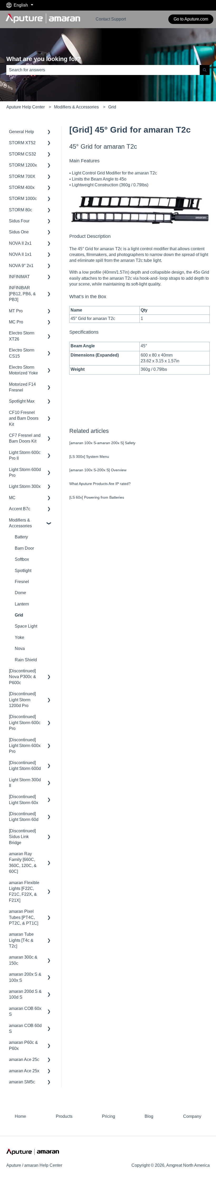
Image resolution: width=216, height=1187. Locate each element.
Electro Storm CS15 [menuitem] (21, 353)
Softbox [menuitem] (22, 559)
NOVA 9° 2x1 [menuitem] (21, 265)
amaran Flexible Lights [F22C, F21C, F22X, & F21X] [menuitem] (24, 891)
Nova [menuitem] (20, 648)
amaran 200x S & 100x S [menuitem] (25, 977)
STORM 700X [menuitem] (22, 176)
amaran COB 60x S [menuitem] (25, 1011)
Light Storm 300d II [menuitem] (25, 783)
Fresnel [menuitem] (22, 581)
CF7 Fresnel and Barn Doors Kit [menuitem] (25, 438)
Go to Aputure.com (191, 19)
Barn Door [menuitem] (24, 548)
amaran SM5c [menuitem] (22, 1082)
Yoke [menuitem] (19, 637)
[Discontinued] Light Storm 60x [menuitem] (23, 799)
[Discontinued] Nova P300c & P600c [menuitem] (22, 677)
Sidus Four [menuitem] (19, 221)
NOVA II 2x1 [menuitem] (20, 243)
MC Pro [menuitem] (16, 322)
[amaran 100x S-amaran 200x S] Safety (102, 443)
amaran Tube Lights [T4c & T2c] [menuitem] (21, 940)
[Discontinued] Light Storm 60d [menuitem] (23, 817)
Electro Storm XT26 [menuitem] (21, 336)
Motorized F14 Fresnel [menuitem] (22, 387)
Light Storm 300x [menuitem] (25, 486)
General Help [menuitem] (21, 131)
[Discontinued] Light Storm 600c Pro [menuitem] (25, 722)
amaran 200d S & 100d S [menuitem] (25, 994)
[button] (49, 132)
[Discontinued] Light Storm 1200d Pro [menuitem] (22, 700)
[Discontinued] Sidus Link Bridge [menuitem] (22, 837)
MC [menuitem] (12, 497)
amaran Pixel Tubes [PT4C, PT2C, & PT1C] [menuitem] (23, 917)
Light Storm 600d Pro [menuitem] (25, 472)
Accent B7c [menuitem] (19, 509)
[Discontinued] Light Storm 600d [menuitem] (25, 765)
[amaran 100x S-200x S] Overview (97, 470)
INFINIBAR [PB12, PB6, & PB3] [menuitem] (22, 294)
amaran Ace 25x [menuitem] (24, 1071)
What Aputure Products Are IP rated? (100, 484)
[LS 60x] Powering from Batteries (96, 497)
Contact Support (111, 19)
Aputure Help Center (25, 107)
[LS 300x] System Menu (89, 456)
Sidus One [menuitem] (19, 232)
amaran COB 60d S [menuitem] (25, 1028)
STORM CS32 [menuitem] (22, 154)
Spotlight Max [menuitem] (22, 401)
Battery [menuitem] (21, 537)
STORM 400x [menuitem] (22, 187)
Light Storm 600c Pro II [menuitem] (25, 455)
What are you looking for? (43, 59)
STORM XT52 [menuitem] (22, 143)
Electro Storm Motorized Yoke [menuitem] (23, 370)
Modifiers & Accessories (76, 107)
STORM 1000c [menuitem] (23, 198)
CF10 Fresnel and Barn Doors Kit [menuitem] (23, 418)
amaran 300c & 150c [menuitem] (23, 960)
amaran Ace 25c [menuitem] (24, 1059)
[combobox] (103, 70)
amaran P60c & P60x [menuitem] (23, 1045)
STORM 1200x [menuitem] (23, 165)
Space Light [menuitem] (26, 626)
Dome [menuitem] (20, 592)
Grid (112, 107)
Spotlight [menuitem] (23, 570)
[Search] (205, 70)
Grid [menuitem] (19, 615)
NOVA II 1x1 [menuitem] (20, 254)
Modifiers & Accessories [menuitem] (20, 523)
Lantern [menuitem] (22, 604)
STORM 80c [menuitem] (20, 210)
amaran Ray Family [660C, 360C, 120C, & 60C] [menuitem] (23, 863)
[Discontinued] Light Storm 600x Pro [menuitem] (25, 746)
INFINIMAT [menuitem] (19, 276)
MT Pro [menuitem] (16, 311)
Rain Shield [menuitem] (26, 660)
